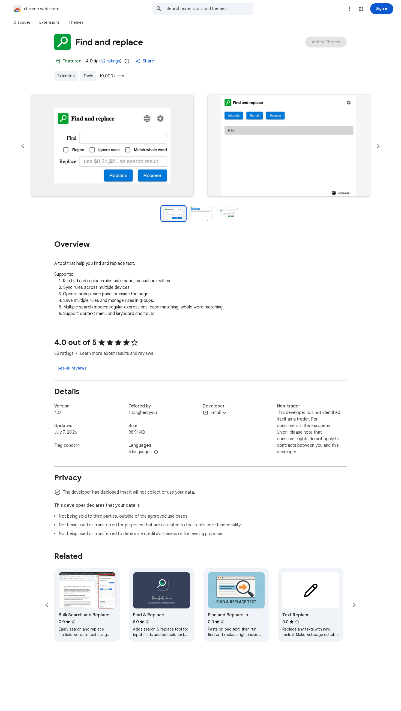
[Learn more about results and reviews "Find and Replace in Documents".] (222, 621)
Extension (66, 75)
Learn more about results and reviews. (117, 353)
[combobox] (210, 8)
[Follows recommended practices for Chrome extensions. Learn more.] (58, 61)
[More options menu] (349, 8)
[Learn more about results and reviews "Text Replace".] (297, 621)
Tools (88, 75)
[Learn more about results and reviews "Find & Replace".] (147, 621)
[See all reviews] (72, 368)
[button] (360, 9)
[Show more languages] (156, 452)
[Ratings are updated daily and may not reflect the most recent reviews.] (126, 61)
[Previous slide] (22, 145)
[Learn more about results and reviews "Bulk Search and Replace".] (73, 621)
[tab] (22, 22)
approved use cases (167, 516)
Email (215, 412)
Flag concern (67, 445)
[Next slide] (378, 145)
